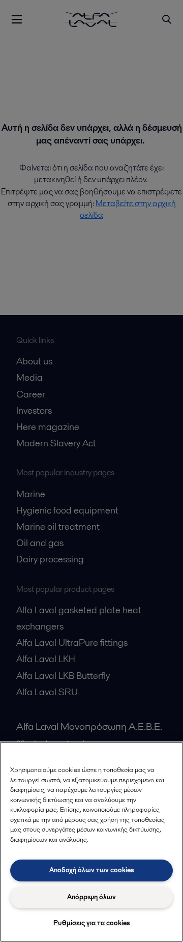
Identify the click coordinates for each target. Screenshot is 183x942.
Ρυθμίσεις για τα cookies (91, 923)
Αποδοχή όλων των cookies (91, 870)
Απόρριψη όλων (91, 897)
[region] (91, 841)
